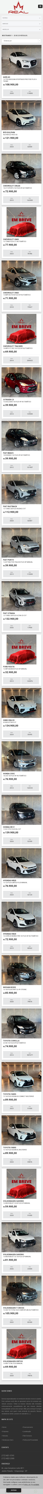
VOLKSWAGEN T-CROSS (21, 1309)
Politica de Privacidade (30, 1440)
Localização (27, 1431)
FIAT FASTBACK (14, 507)
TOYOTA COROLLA (14, 1042)
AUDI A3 (20, 79)
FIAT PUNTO (18, 561)
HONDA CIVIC (14, 775)
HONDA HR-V (12, 828)
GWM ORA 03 (9, 721)
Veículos (5, 1436)
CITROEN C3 (17, 400)
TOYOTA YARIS (18, 1095)
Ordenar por (8, 41)
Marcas (5, 23)
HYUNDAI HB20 (15, 881)
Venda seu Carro (7, 1440)
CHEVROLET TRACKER (18, 347)
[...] (30, 1414)
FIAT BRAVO (16, 454)
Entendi (13, 1490)
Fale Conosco (27, 1436)
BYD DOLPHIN (10, 133)
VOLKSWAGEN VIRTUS (13, 1362)
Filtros (5, 18)
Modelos (6, 29)
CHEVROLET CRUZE (17, 187)
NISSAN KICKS (15, 988)
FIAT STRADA (15, 614)
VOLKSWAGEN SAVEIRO (16, 1202)
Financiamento (28, 1427)
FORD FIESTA (15, 668)
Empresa (5, 1431)
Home (4, 1427)
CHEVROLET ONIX (14, 240)
